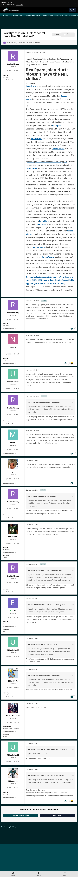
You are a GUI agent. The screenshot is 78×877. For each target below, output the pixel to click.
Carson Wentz (58, 148)
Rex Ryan (56, 125)
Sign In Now (57, 815)
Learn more (4, 3)
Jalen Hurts (31, 86)
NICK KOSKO (30, 83)
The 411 (37, 43)
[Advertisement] (39, 21)
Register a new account (20, 815)
